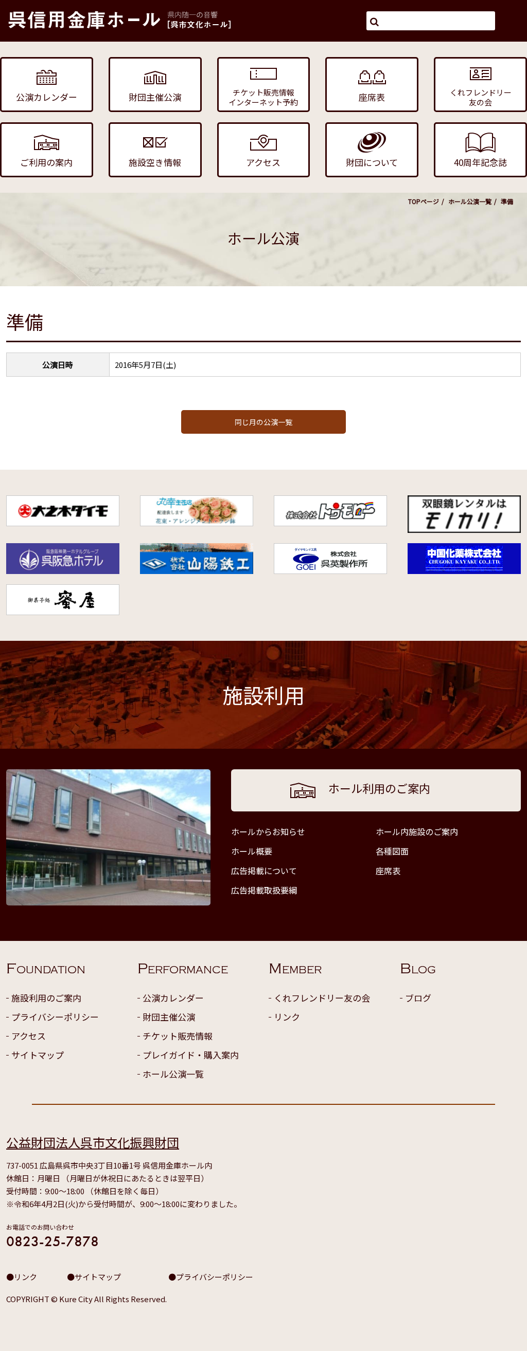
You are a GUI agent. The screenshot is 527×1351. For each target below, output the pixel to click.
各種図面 (392, 851)
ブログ (418, 997)
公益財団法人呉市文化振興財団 (92, 1142)
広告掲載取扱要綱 (264, 890)
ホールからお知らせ (268, 831)
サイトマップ (37, 1054)
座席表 (388, 870)
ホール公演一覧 (469, 201)
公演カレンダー (173, 997)
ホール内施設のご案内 (417, 831)
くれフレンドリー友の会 (322, 997)
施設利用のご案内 (46, 997)
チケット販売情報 (178, 1035)
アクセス (28, 1035)
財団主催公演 (169, 1016)
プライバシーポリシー (55, 1016)
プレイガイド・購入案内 (191, 1054)
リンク (287, 1016)
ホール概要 (251, 851)
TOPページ (423, 201)
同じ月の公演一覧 (263, 422)
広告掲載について (264, 870)
